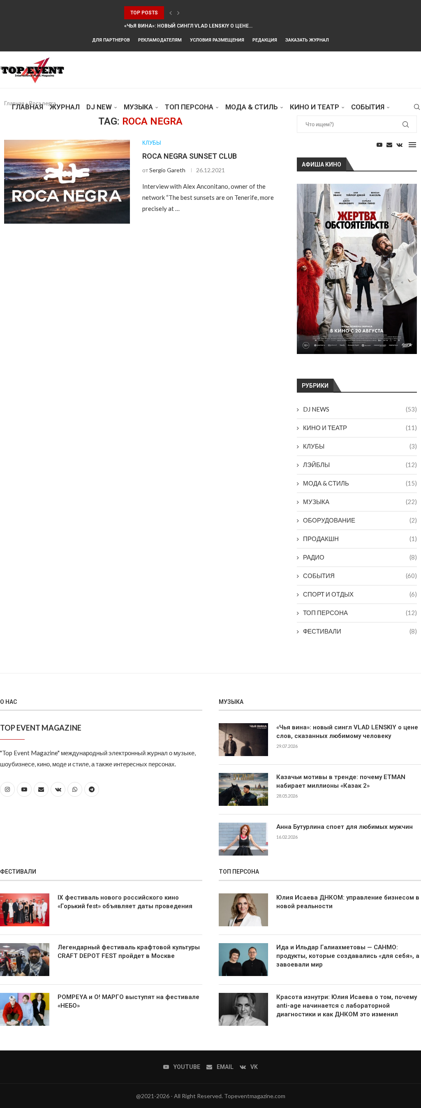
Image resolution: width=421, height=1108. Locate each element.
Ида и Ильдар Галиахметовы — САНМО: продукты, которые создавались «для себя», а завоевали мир (347, 956)
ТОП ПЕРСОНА (360, 612)
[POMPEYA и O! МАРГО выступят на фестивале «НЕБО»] (24, 1009)
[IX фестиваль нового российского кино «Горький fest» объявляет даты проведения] (24, 909)
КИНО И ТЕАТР (314, 107)
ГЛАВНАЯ (27, 107)
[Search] (417, 107)
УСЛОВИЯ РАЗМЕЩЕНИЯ (217, 40)
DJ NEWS (360, 409)
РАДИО (360, 557)
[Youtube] (379, 145)
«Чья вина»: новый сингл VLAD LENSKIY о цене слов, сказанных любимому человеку (347, 732)
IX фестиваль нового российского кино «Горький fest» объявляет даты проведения (125, 902)
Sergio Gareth (167, 170)
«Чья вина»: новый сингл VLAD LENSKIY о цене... (188, 26)
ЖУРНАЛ (65, 107)
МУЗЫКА (138, 107)
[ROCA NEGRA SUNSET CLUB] (67, 182)
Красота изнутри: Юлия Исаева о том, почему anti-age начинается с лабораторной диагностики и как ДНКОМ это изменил (346, 1005)
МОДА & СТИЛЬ (251, 107)
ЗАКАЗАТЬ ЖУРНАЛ (307, 40)
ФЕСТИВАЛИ (360, 631)
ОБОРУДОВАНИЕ (360, 520)
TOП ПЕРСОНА (189, 107)
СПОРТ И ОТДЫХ (360, 594)
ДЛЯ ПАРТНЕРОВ (111, 40)
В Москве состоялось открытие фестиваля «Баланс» (197, 13)
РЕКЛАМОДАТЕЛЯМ (160, 40)
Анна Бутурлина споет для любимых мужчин (344, 826)
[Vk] (399, 145)
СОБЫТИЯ (367, 107)
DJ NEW (99, 107)
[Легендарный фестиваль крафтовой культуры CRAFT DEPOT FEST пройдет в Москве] (24, 959)
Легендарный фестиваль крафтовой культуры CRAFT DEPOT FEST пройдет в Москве (129, 952)
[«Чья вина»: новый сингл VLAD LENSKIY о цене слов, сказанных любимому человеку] (243, 739)
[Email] (389, 145)
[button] (170, 12)
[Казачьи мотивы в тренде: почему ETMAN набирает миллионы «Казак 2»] (243, 789)
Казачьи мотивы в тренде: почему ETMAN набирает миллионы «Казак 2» (340, 781)
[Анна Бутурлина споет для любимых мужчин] (243, 839)
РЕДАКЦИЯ (264, 40)
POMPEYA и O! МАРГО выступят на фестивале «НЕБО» (128, 1001)
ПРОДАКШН (360, 538)
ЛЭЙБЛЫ (360, 464)
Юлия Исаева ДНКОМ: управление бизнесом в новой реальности (347, 902)
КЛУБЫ (360, 446)
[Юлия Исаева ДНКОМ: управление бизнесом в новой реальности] (243, 909)
